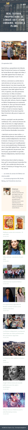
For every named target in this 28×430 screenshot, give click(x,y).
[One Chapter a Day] (7, 4)
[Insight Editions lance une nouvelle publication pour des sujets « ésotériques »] (14, 379)
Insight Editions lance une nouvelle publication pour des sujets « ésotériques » (12, 385)
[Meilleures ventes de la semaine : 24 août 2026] (14, 229)
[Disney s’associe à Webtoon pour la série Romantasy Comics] (14, 406)
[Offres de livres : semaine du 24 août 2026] (14, 253)
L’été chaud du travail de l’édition (12, 282)
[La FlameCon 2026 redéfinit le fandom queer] (14, 354)
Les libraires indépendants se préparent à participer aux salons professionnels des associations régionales (14, 333)
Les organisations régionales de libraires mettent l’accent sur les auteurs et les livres (12, 306)
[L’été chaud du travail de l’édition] (14, 278)
